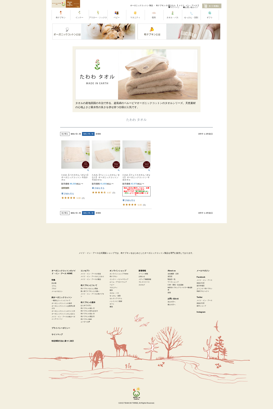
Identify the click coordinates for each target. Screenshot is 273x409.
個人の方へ (171, 304)
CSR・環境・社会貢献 (175, 285)
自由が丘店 (200, 283)
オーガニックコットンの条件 (62, 303)
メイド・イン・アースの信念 (91, 274)
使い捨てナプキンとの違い (90, 291)
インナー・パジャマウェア (119, 279)
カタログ (142, 285)
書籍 (111, 306)
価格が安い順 (76, 134)
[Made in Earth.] (136, 393)
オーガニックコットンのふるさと (63, 314)
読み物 (54, 283)
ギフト (112, 304)
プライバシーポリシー (61, 328)
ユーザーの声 (85, 322)
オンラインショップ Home (119, 274)
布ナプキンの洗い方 (88, 313)
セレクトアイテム (116, 298)
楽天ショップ (201, 306)
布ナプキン (113, 276)
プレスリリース (144, 282)
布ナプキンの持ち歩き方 (89, 311)
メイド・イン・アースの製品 (91, 279)
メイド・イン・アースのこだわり (92, 276)
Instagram (201, 312)
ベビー (112, 285)
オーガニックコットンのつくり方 (63, 311)
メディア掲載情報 (145, 279)
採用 (169, 292)
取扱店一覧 (171, 279)
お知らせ (142, 276)
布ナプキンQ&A (86, 319)
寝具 (111, 290)
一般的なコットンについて (61, 300)
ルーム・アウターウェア (118, 282)
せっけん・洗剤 (115, 296)
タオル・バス (114, 293)
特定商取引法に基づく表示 (63, 341)
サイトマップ (57, 334)
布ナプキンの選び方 (88, 316)
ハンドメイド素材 (116, 301)
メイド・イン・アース (204, 280)
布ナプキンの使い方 (88, 308)
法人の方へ (171, 302)
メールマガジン (57, 291)
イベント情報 (143, 274)
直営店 (170, 276)
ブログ (54, 288)
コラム (54, 286)
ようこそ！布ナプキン (204, 288)
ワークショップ (173, 282)
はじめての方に (86, 305)
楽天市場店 (200, 285)
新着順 (98, 134)
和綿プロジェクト (203, 291)
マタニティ (113, 287)
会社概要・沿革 (173, 274)
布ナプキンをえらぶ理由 (89, 288)
